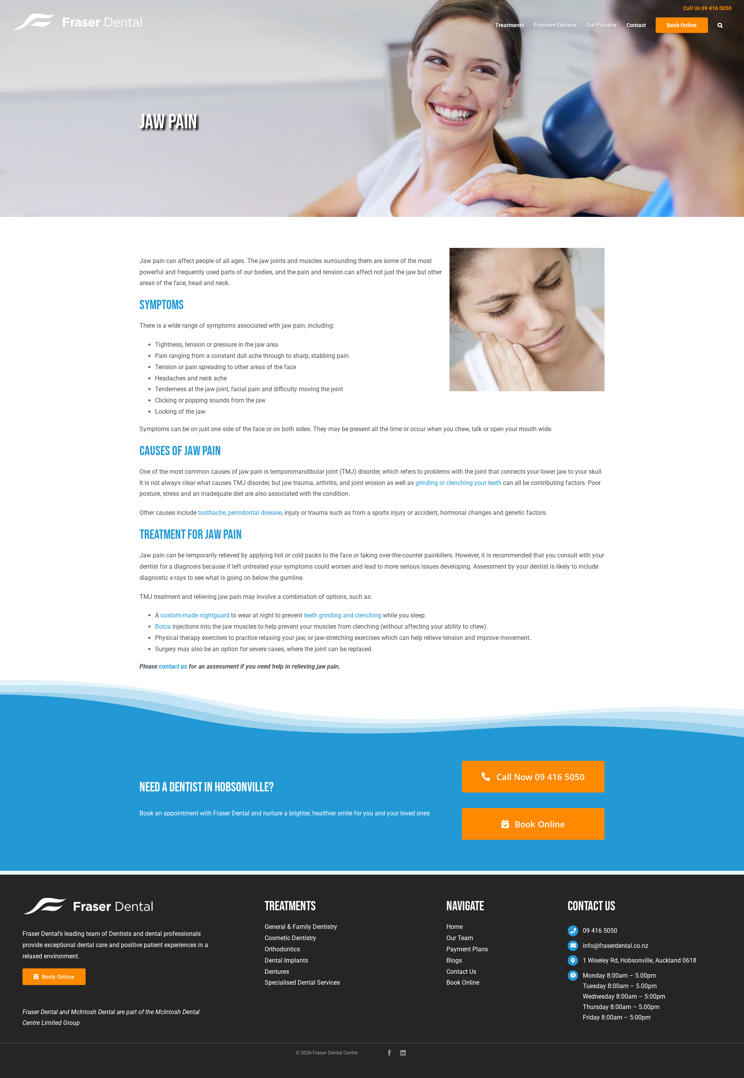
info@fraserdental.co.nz (615, 945)
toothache (212, 512)
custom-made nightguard (194, 615)
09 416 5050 (600, 930)
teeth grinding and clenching (342, 615)
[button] (720, 25)
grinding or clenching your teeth (458, 483)
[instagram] (403, 1053)
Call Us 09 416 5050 (707, 8)
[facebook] (389, 1053)
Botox (163, 626)
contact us (173, 666)
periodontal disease (255, 512)
